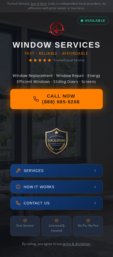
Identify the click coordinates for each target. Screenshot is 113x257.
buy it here (39, 3)
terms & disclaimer (76, 244)
